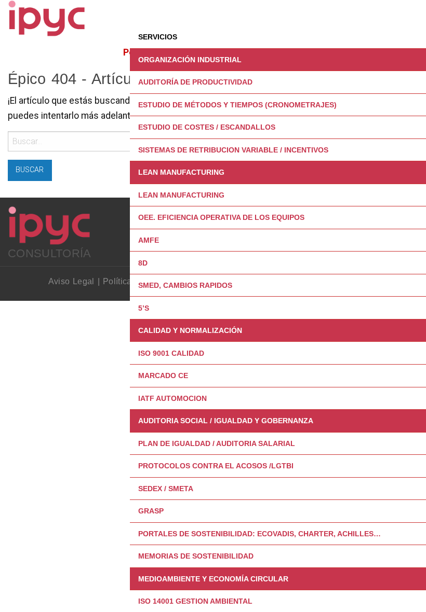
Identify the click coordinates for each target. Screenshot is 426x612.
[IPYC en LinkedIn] (128, 233)
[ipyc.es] (47, 17)
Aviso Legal (71, 281)
